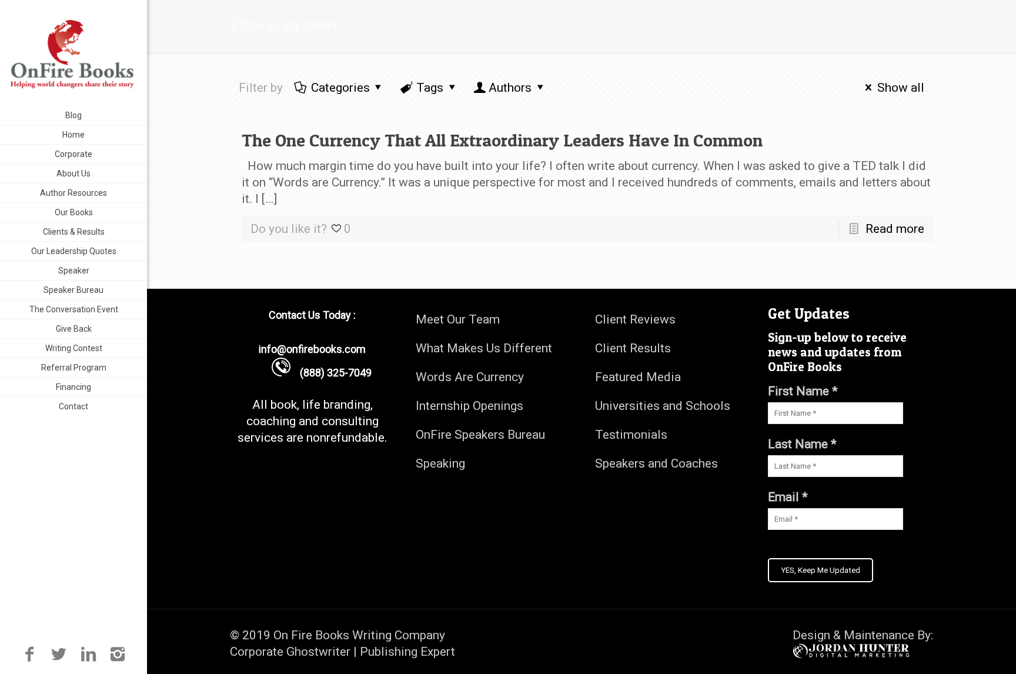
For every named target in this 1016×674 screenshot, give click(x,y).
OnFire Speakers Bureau (480, 435)
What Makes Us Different (484, 348)
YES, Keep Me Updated (820, 570)
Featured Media (638, 377)
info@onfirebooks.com (312, 349)
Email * (788, 497)
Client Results (633, 348)
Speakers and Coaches (656, 463)
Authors (510, 88)
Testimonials (631, 435)
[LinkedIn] (88, 654)
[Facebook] (29, 654)
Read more (894, 229)
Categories (340, 88)
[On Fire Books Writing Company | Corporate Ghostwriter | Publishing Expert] (73, 53)
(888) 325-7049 (331, 372)
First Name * (803, 391)
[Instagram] (117, 654)
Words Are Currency (470, 377)
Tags (429, 88)
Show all (900, 88)
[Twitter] (58, 654)
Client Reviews (635, 319)
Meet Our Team (458, 319)
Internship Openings (469, 406)
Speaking (440, 463)
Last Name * (802, 444)
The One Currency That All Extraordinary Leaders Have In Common (502, 140)
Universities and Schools (662, 406)
